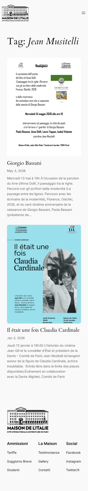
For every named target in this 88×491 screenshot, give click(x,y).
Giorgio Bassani (24, 163)
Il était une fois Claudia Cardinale (43, 330)
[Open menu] (83, 13)
